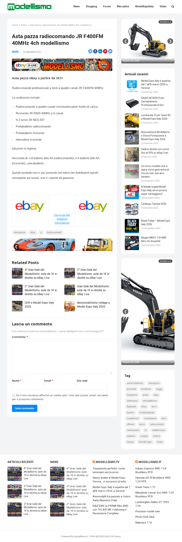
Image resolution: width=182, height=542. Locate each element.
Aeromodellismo (135, 383)
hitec (143, 406)
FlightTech (131, 406)
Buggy (159, 389)
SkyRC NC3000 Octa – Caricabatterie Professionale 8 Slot (153, 101)
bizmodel (131, 389)
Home (15, 25)
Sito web (82, 380)
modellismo (133, 418)
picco (142, 424)
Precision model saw (147, 511)
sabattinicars (158, 430)
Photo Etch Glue (144, 517)
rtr (146, 430)
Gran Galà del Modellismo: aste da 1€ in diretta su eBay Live (93, 290)
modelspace (150, 418)
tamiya (130, 442)
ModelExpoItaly (146, 412)
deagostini (132, 395)
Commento (20, 337)
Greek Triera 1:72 (145, 487)
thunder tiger (145, 442)
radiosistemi (133, 430)
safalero (131, 436)
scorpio (144, 436)
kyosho (130, 412)
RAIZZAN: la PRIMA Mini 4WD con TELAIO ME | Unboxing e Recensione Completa (110, 509)
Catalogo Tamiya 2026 (153, 203)
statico (156, 436)
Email (48, 380)
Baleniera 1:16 (143, 522)
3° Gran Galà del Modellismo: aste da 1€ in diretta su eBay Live (93, 273)
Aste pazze (19, 232)
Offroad (130, 424)
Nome (17, 380)
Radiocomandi (54, 232)
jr (41, 232)
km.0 (154, 406)
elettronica (132, 401)
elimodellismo (150, 401)
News (24, 25)
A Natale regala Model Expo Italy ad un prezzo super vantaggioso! (154, 190)
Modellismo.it (149, 462)
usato (160, 442)
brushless (146, 389)
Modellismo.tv (107, 462)
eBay (32, 232)
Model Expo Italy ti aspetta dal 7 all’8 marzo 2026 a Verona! (155, 84)
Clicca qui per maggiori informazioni (62, 218)
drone (145, 395)
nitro (164, 418)
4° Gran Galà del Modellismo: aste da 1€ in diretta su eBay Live (41, 273)
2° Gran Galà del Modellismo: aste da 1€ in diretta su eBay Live (41, 290)
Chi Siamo (116, 536)
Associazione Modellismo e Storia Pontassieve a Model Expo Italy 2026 (155, 136)
